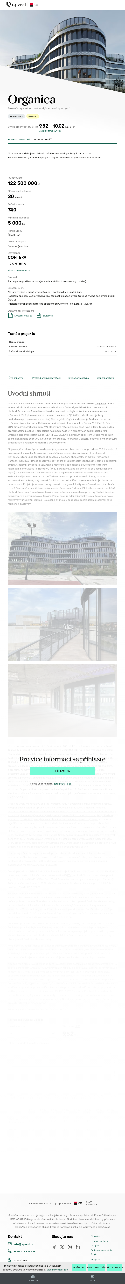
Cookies (95, 1236)
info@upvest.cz (24, 1244)
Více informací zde (57, 1269)
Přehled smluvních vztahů (46, 377)
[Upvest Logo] (22, 4)
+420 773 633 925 (24, 1251)
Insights (95, 1259)
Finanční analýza (105, 377)
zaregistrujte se (62, 783)
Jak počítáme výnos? (50, 130)
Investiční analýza (78, 377)
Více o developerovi (19, 270)
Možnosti (79, 1267)
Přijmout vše (114, 1267)
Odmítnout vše (96, 1267)
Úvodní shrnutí (16, 377)
